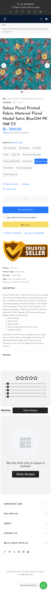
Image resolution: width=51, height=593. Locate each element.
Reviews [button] (5, 410)
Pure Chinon (8, 168)
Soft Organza (24, 148)
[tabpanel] (25, 64)
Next (47, 65)
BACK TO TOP (25, 587)
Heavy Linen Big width (31, 155)
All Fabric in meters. (11, 184)
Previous (3, 65)
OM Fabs (14, 268)
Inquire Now (11, 189)
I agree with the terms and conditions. (21, 217)
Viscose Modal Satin (11, 161)
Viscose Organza (10, 174)
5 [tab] (29, 92)
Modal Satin (20, 272)
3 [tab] (25, 92)
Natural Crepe (41, 161)
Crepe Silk (15, 155)
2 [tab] (23, 92)
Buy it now (25, 225)
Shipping (6, 133)
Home (3, 25)
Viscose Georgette (24, 168)
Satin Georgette (9, 148)
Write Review (30, 410)
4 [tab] (27, 92)
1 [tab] (21, 92)
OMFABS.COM (27, 574)
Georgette (37, 148)
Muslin (6, 155)
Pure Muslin (27, 161)
